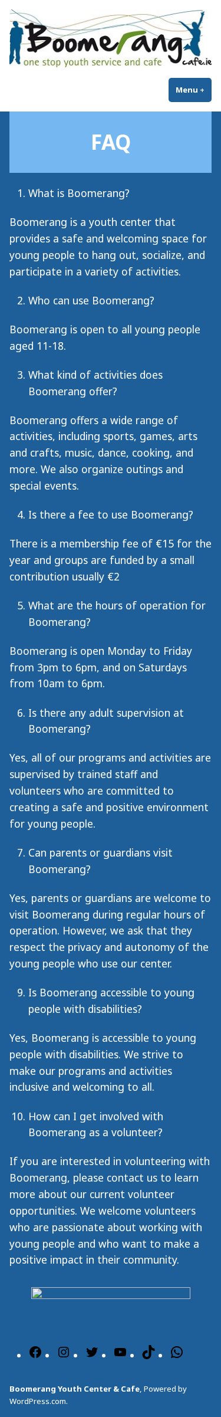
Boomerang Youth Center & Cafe (74, 1388)
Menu (194, 89)
